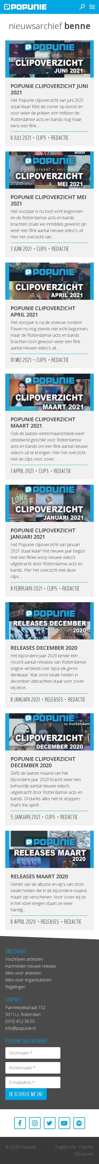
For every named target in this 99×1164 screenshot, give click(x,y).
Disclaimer (84, 1154)
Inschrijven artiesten (24, 959)
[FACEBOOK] (20, 1123)
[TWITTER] (49, 1123)
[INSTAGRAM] (35, 1123)
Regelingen (15, 987)
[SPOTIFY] (79, 1123)
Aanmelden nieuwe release (30, 966)
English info (65, 1147)
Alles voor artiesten (23, 973)
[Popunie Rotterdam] (33, 7)
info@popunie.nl (20, 1028)
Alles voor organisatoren (28, 980)
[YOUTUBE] (64, 1123)
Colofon (86, 1147)
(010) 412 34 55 (20, 1021)
